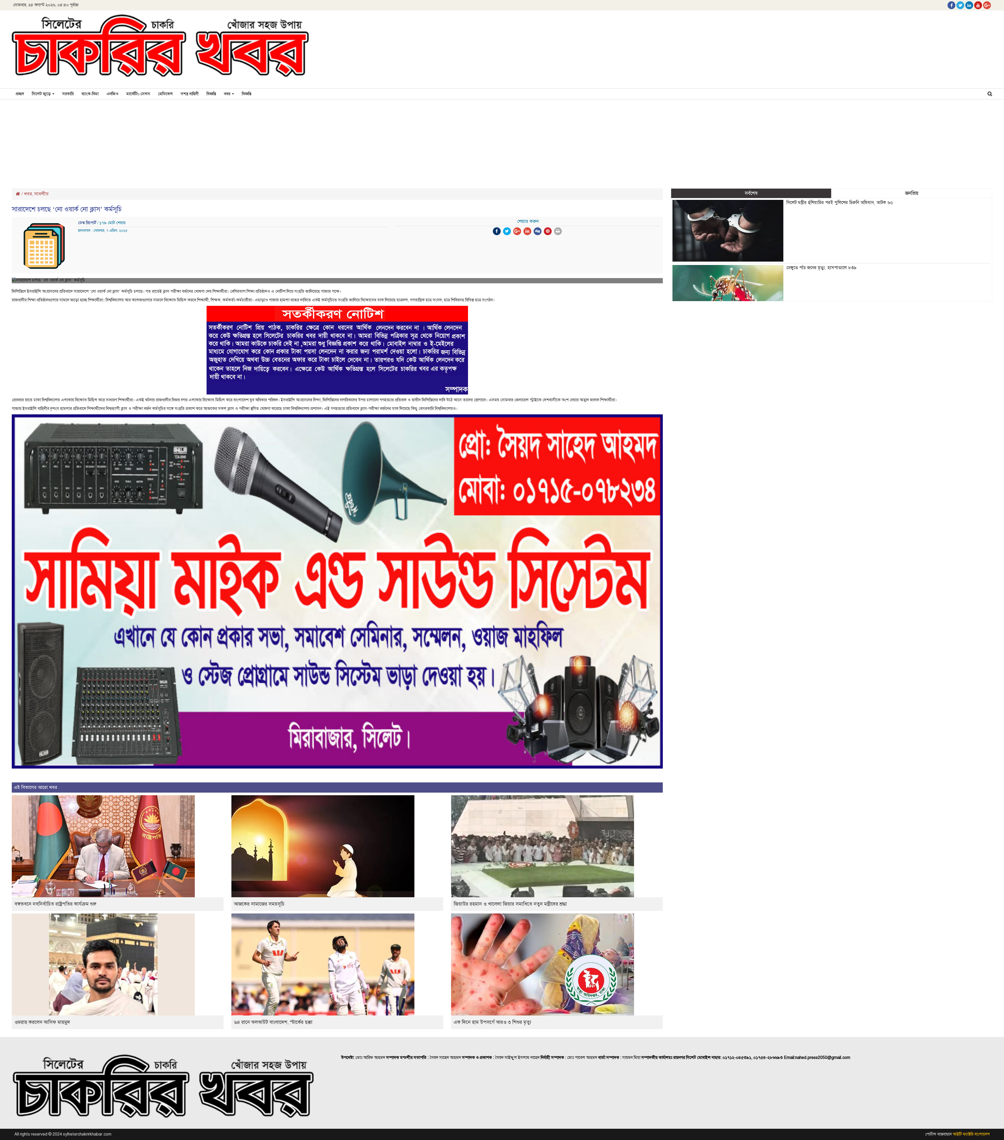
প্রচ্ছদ (20, 94)
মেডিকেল (165, 94)
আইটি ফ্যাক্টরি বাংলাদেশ (971, 1134)
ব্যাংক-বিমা (90, 94)
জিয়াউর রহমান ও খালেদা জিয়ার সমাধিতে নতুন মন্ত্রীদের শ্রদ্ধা (510, 904)
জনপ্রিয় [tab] (912, 193)
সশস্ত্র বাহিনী (190, 94)
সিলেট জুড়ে (42, 94)
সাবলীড (41, 194)
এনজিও (112, 94)
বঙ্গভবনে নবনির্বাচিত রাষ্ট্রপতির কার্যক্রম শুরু (55, 904)
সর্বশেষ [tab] (751, 193)
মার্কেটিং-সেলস (138, 94)
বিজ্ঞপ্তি (211, 94)
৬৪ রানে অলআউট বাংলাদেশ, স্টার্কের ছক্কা (273, 1022)
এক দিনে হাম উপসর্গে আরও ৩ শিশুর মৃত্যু (492, 1022)
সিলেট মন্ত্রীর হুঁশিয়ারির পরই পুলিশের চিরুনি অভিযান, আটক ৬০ (839, 202)
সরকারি (68, 94)
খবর (227, 94)
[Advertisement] (502, 141)
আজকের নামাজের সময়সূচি (259, 904)
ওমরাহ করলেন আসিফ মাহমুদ (42, 1022)
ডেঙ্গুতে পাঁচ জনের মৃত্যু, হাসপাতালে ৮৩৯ (821, 267)
